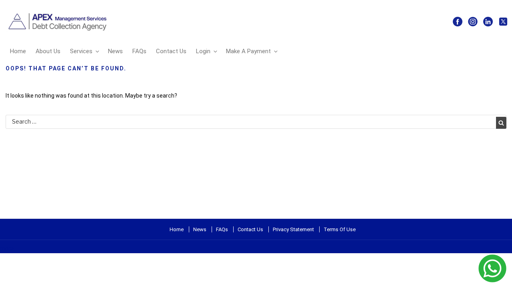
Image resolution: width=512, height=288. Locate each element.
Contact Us (171, 51)
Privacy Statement (293, 229)
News (115, 51)
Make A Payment (248, 51)
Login (203, 51)
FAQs (139, 51)
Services (81, 51)
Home (18, 51)
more (7, 248)
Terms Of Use (340, 229)
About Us (48, 51)
